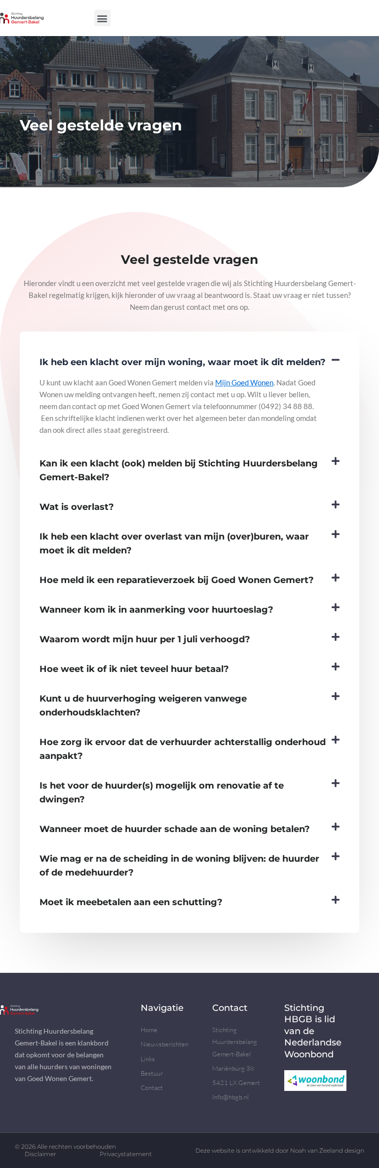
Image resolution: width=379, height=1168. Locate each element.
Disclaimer (40, 1154)
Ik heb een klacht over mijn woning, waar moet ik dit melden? (182, 362)
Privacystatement (126, 1154)
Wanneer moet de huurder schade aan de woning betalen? (174, 828)
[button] (102, 18)
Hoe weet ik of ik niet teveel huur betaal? (134, 668)
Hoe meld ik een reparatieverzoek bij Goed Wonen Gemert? (176, 579)
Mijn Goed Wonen (244, 382)
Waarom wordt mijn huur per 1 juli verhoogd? (144, 639)
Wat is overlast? (76, 506)
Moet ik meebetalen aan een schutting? (131, 902)
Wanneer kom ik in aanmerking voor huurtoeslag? (156, 609)
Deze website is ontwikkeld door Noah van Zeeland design (279, 1150)
